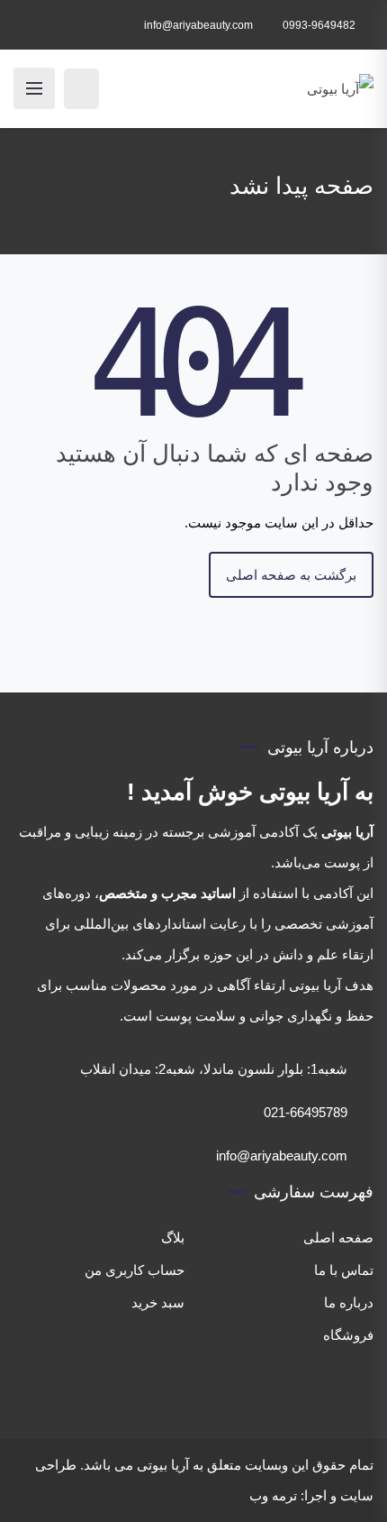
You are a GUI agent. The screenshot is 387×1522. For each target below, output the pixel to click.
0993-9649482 (319, 25)
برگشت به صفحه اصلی (291, 574)
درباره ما (349, 1302)
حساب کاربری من (134, 1270)
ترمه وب (273, 1495)
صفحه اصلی (338, 1237)
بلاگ (172, 1237)
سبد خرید (157, 1302)
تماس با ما (344, 1270)
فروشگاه (348, 1335)
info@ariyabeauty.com (198, 25)
